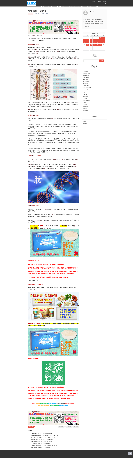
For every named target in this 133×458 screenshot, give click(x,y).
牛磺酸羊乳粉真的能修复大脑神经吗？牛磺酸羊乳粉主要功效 (44, 445)
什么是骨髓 (31, 426)
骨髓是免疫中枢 (86, 75)
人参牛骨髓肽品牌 (64, 405)
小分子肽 (85, 102)
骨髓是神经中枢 (86, 77)
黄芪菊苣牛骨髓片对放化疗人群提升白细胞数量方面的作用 (43, 439)
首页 (42, 6)
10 (84, 42)
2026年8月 (94, 33)
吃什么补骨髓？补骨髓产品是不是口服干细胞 (40, 447)
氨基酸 (74, 164)
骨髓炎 (84, 92)
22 (100, 44)
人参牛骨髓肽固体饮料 (44, 405)
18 (87, 44)
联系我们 (104, 1)
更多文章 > (87, 26)
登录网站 (93, 1)
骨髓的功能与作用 (60, 6)
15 (100, 42)
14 (97, 42)
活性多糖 (85, 104)
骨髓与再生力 (86, 79)
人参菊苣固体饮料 (54, 405)
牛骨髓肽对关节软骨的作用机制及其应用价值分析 (41, 433)
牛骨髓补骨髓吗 (60, 403)
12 (91, 42)
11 (87, 42)
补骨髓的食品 (86, 83)
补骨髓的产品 (86, 85)
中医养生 (85, 94)
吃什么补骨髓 (44, 403)
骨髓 (33, 35)
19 (91, 44)
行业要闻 (85, 108)
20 (94, 44)
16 (103, 42)
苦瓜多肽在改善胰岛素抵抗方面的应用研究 (95, 24)
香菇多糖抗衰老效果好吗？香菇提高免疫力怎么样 (41, 441)
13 (94, 42)
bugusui (30, 13)
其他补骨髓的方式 (87, 88)
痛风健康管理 (86, 106)
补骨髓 (38, 403)
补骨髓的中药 (86, 81)
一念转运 (85, 98)
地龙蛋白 (33, 228)
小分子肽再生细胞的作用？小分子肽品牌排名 (40, 443)
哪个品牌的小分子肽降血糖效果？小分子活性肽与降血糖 (43, 437)
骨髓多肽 (85, 121)
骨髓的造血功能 (86, 73)
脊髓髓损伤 (85, 90)
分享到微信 (61, 426)
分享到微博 (69, 426)
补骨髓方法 (72, 6)
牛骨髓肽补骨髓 (52, 403)
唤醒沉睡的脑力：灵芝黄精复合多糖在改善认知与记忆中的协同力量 (101, 21)
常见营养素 (85, 110)
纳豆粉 (46, 228)
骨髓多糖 (85, 123)
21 (97, 44)
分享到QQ (76, 426)
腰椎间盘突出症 (86, 100)
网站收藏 (99, 1)
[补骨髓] (53, 27)
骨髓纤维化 (85, 96)
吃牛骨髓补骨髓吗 (69, 403)
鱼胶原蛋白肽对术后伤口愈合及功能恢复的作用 (96, 19)
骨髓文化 (49, 6)
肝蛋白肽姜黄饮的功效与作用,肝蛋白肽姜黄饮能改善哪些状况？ (44, 435)
